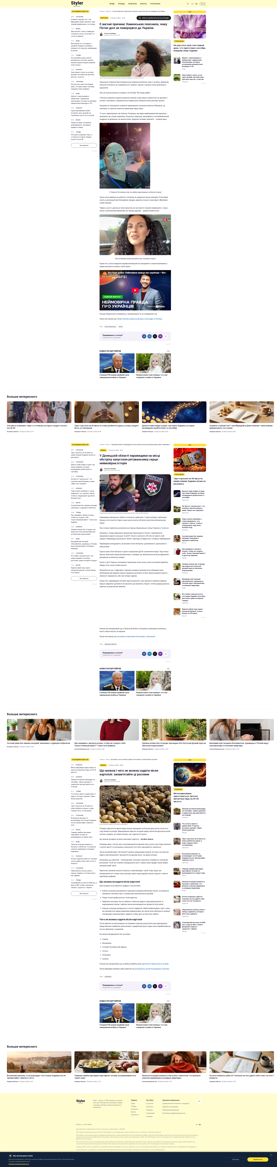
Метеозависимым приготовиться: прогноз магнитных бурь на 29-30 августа (83, 770)
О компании (150, 1113)
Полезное (132, 4)
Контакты (149, 1107)
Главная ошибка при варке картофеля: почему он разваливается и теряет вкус (81, 834)
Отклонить (235, 1159)
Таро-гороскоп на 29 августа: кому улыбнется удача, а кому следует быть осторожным (106, 426)
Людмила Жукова (147, 431)
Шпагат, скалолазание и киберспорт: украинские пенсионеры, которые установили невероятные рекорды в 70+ (83, 99)
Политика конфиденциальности (173, 1113)
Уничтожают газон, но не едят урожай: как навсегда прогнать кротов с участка (82, 74)
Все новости (84, 145)
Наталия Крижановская (81, 749)
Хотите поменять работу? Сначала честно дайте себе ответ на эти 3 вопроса (84, 861)
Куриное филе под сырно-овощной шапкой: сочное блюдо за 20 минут (83, 570)
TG (150, 336)
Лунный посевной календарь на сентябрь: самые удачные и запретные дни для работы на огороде (83, 783)
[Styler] (77, 4)
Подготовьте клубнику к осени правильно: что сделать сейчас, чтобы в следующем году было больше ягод (83, 494)
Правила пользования (170, 1107)
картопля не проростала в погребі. (155, 964)
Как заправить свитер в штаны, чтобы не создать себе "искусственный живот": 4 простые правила (84, 518)
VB (160, 336)
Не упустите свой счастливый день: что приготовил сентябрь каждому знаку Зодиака (82, 86)
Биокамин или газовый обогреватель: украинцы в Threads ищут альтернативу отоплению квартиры (84, 545)
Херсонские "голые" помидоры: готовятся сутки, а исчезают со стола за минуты (83, 33)
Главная (102, 11)
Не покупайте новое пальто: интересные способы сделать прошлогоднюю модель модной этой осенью (83, 61)
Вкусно (143, 4)
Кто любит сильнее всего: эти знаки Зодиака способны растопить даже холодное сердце (84, 558)
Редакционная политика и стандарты (175, 1103)
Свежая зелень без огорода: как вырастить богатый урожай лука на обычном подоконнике (83, 532)
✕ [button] (271, 1155)
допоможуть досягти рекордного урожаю (152, 969)
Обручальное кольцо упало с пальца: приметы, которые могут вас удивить (83, 873)
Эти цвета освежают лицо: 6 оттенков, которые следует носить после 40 (81, 137)
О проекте (149, 1103)
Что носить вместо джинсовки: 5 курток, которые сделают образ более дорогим (83, 796)
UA (192, 4)
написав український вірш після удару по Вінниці (142, 319)
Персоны (108, 11)
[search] (188, 3)
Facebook (165, 528)
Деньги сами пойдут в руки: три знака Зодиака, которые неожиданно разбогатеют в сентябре (168, 426)
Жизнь (108, 444)
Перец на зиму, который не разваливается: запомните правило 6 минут (81, 125)
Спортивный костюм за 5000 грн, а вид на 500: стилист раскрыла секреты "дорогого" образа (84, 885)
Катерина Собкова (13, 431)
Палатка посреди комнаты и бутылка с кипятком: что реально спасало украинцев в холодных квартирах (83, 847)
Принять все (257, 1159)
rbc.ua (203, 4)
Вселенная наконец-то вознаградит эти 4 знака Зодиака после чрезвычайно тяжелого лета (83, 821)
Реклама (149, 1116)
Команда (149, 1110)
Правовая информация (170, 1110)
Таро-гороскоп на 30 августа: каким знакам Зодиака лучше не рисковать (83, 455)
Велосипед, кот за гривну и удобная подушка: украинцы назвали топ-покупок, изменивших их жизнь (84, 47)
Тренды (121, 4)
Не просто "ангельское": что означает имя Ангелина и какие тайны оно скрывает (83, 481)
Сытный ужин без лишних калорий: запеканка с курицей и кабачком (84, 506)
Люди (112, 4)
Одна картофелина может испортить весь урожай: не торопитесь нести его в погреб (82, 113)
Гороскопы (155, 4)
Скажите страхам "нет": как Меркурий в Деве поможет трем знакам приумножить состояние (83, 21)
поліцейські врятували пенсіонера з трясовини (136, 636)
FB (144, 336)
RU (196, 4)
